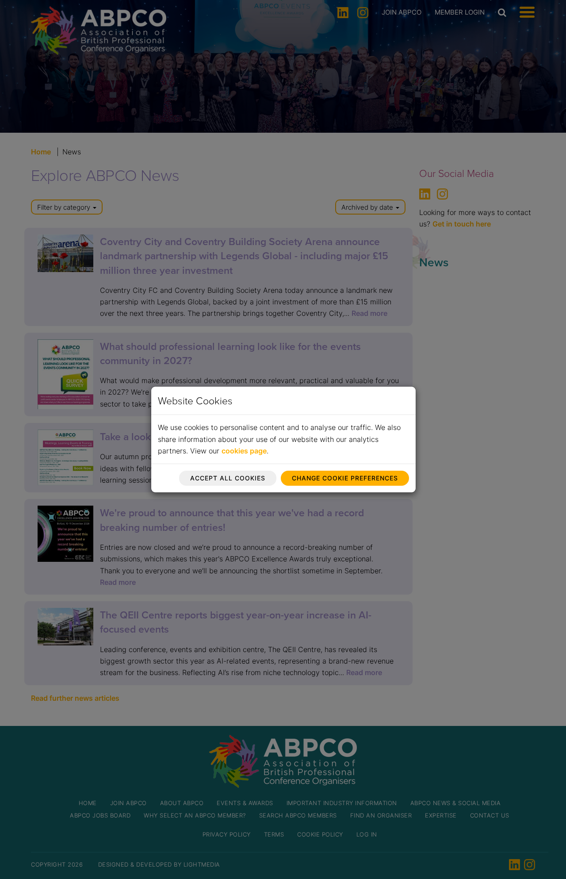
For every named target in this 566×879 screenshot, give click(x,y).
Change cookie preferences (345, 478)
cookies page (244, 450)
